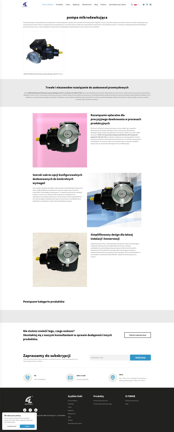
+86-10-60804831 (40, 379)
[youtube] (24, 410)
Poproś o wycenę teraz (137, 335)
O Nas (68, 4)
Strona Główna (47, 4)
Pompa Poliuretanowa (100, 401)
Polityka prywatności (132, 401)
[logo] (25, 4)
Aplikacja (76, 4)
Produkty (59, 4)
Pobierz (103, 4)
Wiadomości (87, 4)
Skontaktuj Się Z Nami (117, 4)
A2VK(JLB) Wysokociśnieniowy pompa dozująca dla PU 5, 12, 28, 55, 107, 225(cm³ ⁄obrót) (51, 74)
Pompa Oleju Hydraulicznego (102, 404)
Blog (96, 4)
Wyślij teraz (140, 357)
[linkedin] (35, 410)
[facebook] (30, 410)
